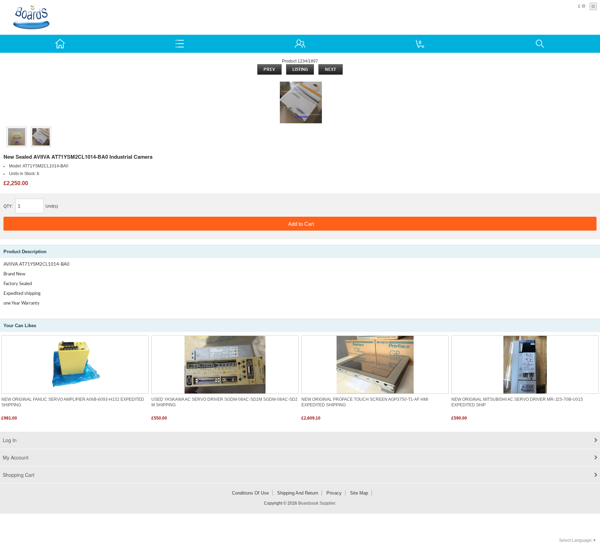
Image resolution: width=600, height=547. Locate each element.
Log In (10, 440)
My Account (15, 457)
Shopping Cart (18, 474)
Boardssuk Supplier (316, 503)
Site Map (359, 493)
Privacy (334, 493)
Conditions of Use (250, 493)
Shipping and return (297, 493)
